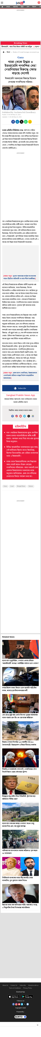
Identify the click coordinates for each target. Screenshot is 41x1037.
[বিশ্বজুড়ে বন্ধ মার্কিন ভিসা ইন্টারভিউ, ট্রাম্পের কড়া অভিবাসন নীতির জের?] (20, 785)
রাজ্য (22, 7)
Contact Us (14, 985)
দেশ (28, 7)
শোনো (8, 7)
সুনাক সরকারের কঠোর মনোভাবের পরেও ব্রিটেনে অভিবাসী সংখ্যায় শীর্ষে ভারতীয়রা (19, 277)
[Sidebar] (2, 3)
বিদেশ (34, 7)
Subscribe (23, 985)
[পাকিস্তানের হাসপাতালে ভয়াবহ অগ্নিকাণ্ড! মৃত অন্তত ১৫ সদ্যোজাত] (20, 839)
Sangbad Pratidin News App (20, 395)
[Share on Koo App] (30, 123)
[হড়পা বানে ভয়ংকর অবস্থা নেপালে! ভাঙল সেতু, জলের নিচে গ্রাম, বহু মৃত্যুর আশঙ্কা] (20, 812)
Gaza (5, 486)
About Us (5, 985)
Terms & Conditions (15, 988)
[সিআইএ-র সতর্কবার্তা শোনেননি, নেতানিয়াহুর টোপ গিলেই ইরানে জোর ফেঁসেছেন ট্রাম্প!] (20, 757)
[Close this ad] (37, 1025)
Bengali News (21, 486)
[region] (20, 25)
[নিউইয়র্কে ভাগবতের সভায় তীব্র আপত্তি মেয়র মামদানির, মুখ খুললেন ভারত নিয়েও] (20, 866)
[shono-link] (39, 3)
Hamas (31, 486)
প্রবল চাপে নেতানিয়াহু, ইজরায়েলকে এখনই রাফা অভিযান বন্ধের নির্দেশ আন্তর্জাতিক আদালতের (20, 375)
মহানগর (15, 7)
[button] (13, 122)
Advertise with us (33, 985)
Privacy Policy (27, 988)
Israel (12, 486)
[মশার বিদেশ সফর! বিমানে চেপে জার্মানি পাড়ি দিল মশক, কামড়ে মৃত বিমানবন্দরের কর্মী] (20, 676)
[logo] (20, 3)
